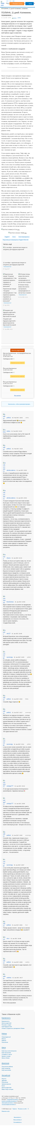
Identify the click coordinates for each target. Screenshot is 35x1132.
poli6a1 (8, 417)
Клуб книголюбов (6, 1070)
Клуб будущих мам (7, 1026)
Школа (4, 1047)
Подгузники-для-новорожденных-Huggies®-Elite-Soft (15, 239)
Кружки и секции (6, 1056)
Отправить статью (18, 3)
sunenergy (9, 657)
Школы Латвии (6, 1058)
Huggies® (7, 236)
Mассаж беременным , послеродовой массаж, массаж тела (17, 354)
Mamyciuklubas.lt (17, 1119)
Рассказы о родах (6, 1024)
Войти (30, 3)
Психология (5, 1042)
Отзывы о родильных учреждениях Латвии (13, 1028)
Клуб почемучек (6, 1068)
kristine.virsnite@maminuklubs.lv (9, 1101)
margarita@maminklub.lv (13, 1099)
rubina (8, 431)
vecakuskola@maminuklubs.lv (9, 1104)
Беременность (6, 1018)
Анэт (7, 938)
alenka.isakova (10, 470)
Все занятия (17, 395)
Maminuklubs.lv (17, 1117)
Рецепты (4, 1078)
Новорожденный (6, 1037)
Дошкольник (5, 1063)
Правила (14, 1108)
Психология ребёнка (7, 1066)
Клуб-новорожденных (24, 236)
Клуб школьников (6, 1052)
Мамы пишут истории (7, 1089)
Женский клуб (6, 1075)
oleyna (8, 558)
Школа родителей (17, 350)
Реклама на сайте (22, 1108)
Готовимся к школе (7, 1054)
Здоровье (4, 1080)
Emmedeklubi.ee (17, 1122)
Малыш (4, 1038)
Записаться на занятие (17, 362)
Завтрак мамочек (6, 1084)
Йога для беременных (10, 368)
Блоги (14, 236)
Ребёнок (4, 1033)
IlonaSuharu (10, 602)
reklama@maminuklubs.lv (8, 1102)
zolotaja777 (9, 786)
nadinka (8, 977)
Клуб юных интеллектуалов (9, 1051)
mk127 (8, 633)
